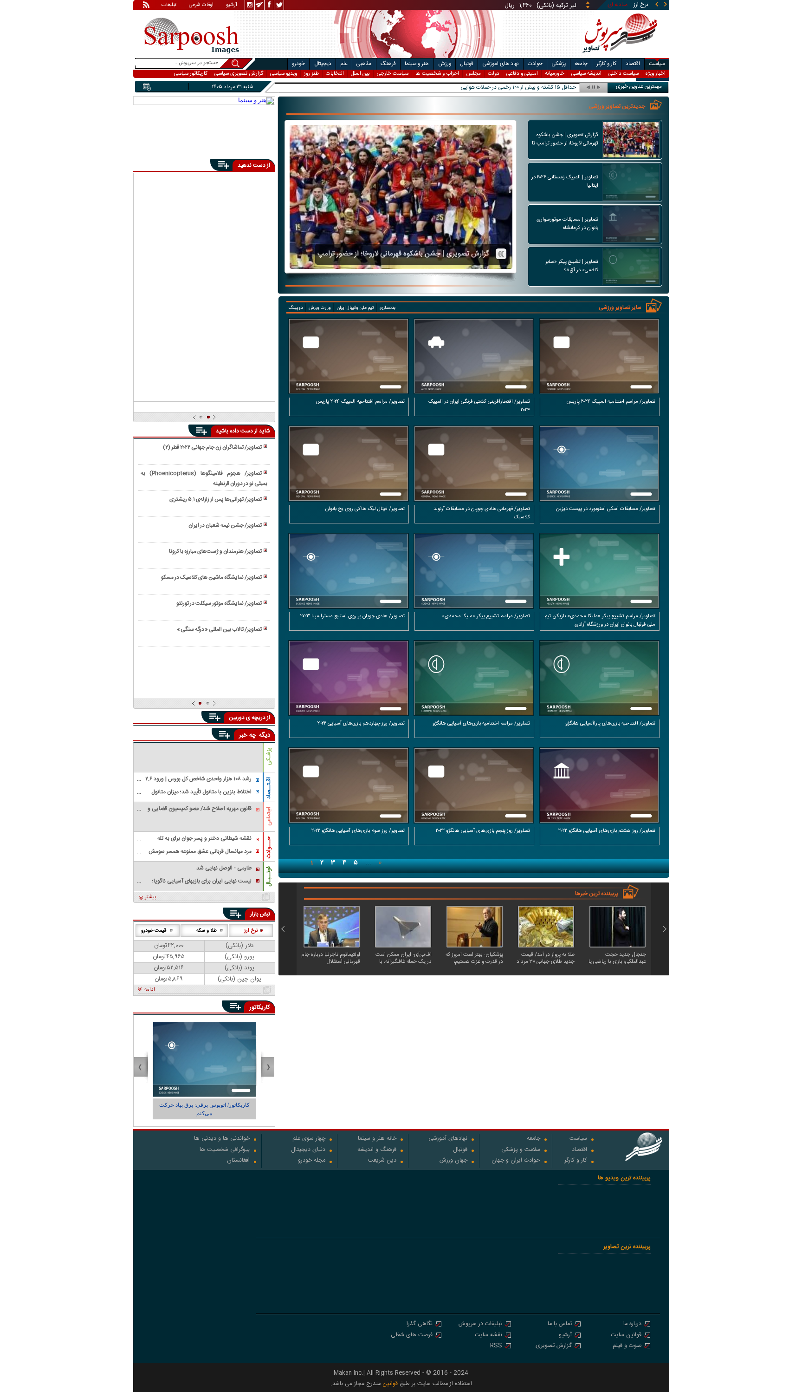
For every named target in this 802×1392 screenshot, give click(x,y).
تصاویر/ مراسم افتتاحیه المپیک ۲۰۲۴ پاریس (360, 402)
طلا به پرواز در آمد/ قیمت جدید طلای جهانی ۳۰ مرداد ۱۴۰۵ (546, 958)
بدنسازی (387, 308)
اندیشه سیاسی (586, 74)
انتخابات (335, 74)
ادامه (149, 990)
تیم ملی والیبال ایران (355, 308)
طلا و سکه (206, 931)
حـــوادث (268, 847)
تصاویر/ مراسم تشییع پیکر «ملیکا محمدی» (486, 616)
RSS (496, 1346)
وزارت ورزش (320, 308)
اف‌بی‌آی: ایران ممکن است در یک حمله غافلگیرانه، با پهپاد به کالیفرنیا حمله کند (403, 958)
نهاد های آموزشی (501, 63)
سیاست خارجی (392, 74)
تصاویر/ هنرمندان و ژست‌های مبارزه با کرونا (215, 551)
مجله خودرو (311, 1161)
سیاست (657, 63)
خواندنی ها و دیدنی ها (222, 1139)
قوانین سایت (626, 1336)
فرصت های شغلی (412, 1336)
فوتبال (466, 63)
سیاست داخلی (623, 74)
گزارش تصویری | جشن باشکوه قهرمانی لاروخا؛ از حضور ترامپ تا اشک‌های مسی (403, 253)
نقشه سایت (488, 1336)
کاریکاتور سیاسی (190, 74)
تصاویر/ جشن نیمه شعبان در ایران (225, 525)
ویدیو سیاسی (283, 74)
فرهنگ (388, 63)
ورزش (444, 63)
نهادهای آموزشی (447, 1139)
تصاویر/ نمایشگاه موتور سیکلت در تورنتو (219, 603)
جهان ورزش (453, 1161)
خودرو (298, 63)
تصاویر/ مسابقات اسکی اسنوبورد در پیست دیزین (605, 509)
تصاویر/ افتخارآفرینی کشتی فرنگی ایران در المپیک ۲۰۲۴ (479, 406)
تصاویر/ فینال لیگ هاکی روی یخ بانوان (365, 509)
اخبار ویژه (656, 74)
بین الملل (360, 74)
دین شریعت (382, 1161)
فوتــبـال (268, 876)
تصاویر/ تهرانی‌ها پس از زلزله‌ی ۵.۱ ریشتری (215, 499)
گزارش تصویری (554, 1346)
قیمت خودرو (153, 931)
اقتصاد (633, 63)
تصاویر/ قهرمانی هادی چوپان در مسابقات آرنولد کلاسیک (481, 513)
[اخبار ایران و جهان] (616, 55)
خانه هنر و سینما (377, 1139)
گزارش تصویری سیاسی (238, 74)
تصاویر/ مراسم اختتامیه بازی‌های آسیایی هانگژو (481, 723)
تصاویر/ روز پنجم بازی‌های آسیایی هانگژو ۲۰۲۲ (483, 831)
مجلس (473, 74)
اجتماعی (268, 816)
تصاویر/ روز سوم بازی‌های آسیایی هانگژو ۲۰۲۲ (358, 831)
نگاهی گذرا (420, 1324)
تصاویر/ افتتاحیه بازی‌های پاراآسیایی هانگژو (610, 723)
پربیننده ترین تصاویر (627, 1247)
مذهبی (363, 63)
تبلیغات (169, 5)
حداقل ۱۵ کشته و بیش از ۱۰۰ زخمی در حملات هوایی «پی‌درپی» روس (499, 87)
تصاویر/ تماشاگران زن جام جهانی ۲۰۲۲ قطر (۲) (212, 447)
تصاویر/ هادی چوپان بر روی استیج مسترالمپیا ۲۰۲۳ (352, 616)
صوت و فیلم (627, 1346)
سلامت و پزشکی (520, 1150)
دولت (493, 74)
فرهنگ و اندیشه (376, 1150)
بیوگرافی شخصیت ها (225, 1150)
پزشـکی (268, 756)
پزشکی (559, 63)
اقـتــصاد (268, 788)
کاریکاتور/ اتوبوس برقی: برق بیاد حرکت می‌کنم (216, 1109)
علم (344, 63)
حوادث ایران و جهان (516, 1161)
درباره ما (632, 1324)
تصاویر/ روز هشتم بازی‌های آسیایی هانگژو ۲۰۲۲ (606, 831)
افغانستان (238, 1161)
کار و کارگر (606, 63)
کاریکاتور (259, 1007)
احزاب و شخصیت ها (437, 74)
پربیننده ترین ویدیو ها (624, 1178)
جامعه (581, 63)
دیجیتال (322, 63)
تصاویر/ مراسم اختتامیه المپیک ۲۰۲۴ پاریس (610, 402)
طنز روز (311, 74)
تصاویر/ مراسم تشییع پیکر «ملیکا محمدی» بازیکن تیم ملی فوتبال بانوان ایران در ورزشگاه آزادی (599, 620)
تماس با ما (560, 1324)
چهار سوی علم (308, 1139)
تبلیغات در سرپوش (480, 1324)
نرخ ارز (251, 931)
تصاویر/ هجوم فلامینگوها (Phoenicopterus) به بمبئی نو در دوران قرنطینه (204, 478)
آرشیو (231, 5)
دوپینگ (296, 308)
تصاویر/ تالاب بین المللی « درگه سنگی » (219, 629)
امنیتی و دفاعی (522, 74)
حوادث (535, 63)
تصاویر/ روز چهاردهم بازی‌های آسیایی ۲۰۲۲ (361, 723)
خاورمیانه (554, 74)
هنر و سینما (417, 63)
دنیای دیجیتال (308, 1150)
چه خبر (247, 735)
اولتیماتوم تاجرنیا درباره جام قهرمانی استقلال (330, 958)
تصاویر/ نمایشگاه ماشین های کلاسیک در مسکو (211, 577)
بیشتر (150, 897)
